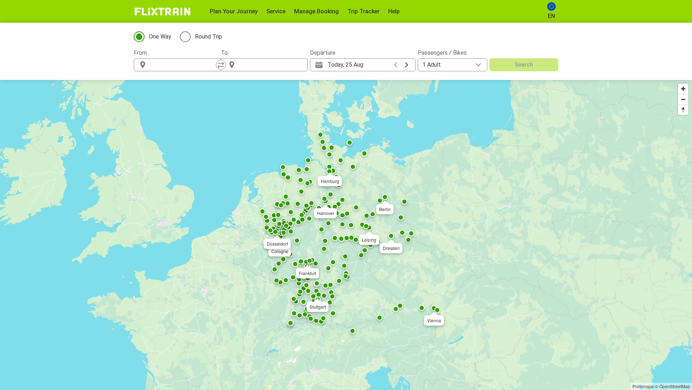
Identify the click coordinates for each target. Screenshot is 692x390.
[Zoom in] (683, 89)
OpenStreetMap (674, 386)
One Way (160, 36)
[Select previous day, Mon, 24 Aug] (395, 64)
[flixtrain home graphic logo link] (162, 11)
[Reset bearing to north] (683, 109)
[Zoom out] (683, 99)
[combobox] (183, 64)
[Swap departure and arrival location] (221, 65)
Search (524, 64)
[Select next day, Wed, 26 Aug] (406, 64)
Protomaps (643, 386)
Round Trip (208, 36)
